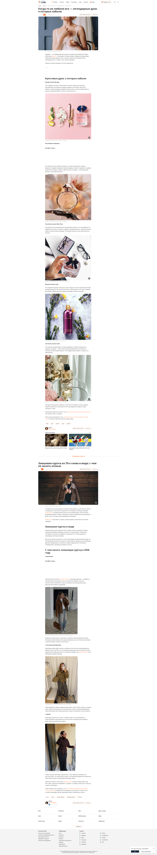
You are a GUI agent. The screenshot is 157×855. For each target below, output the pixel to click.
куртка (53, 797)
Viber (82, 837)
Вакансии (61, 835)
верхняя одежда (60, 797)
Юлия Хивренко (53, 802)
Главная (39, 5)
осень (47, 797)
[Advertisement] (67, 71)
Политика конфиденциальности (46, 835)
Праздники (102, 821)
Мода (44, 5)
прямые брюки (83, 652)
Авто (39, 811)
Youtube (83, 833)
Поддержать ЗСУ (107, 2)
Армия (67, 2)
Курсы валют (62, 844)
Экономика (74, 2)
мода (47, 423)
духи (52, 423)
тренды (57, 423)
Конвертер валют (63, 846)
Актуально (61, 811)
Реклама (61, 838)
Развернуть (78, 826)
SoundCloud (105, 840)
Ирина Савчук (52, 429)
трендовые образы (71, 797)
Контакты (61, 837)
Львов (60, 816)
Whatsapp (83, 844)
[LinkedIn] (49, 804)
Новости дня (41, 821)
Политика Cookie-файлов (44, 840)
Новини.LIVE (49, 519)
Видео (93, 2)
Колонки (86, 2)
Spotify (103, 837)
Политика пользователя (44, 833)
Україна (55, 2)
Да (135, 851)
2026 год (80, 797)
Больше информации (146, 851)
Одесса (60, 821)
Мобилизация (82, 816)
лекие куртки (49, 512)
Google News (105, 835)
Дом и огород (102, 811)
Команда (61, 842)
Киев (39, 816)
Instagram (83, 840)
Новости (62, 2)
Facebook (83, 842)
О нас (60, 833)
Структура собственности (65, 840)
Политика (81, 821)
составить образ (64, 579)
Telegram (83, 835)
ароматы (54, 56)
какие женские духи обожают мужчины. (79, 412)
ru (114, 2)
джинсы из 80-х (67, 781)
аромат (68, 423)
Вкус (79, 811)
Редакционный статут (43, 837)
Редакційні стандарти (43, 838)
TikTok (103, 833)
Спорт (80, 2)
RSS (103, 842)
